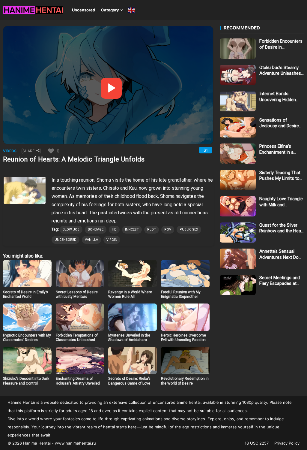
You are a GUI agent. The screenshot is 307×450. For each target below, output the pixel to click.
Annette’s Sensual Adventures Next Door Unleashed (281, 254)
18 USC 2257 (257, 443)
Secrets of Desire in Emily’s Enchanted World (25, 294)
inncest (132, 229)
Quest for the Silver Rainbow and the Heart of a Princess (281, 228)
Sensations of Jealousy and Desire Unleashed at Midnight (281, 123)
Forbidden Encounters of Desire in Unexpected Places (281, 44)
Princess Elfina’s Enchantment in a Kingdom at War (276, 149)
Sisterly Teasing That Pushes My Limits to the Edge (279, 176)
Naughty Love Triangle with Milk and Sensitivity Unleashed (281, 202)
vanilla (91, 240)
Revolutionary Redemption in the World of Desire (185, 380)
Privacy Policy (287, 443)
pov (167, 229)
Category (110, 10)
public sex (189, 229)
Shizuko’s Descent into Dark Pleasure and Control (26, 380)
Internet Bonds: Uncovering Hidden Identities (277, 97)
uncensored (65, 240)
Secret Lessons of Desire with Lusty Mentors (77, 294)
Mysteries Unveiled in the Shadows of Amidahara (129, 337)
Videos (9, 151)
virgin (111, 240)
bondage (95, 229)
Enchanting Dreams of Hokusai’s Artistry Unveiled (78, 380)
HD (114, 229)
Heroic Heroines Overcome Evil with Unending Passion (183, 337)
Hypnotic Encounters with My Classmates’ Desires (27, 337)
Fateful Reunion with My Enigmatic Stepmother (181, 294)
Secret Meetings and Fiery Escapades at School (279, 281)
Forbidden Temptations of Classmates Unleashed (77, 337)
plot (151, 229)
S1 (206, 150)
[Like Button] (50, 151)
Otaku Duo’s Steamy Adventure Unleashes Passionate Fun (280, 71)
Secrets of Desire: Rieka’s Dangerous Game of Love (129, 380)
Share (28, 151)
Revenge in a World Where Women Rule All (130, 294)
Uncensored (83, 10)
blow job (71, 229)
